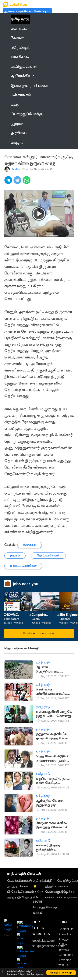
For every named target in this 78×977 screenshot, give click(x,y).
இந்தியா (51, 886)
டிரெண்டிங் (26, 891)
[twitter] (18, 182)
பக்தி (48, 880)
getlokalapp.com (43, 940)
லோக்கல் (25, 880)
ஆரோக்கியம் (42, 880)
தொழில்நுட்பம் (67, 880)
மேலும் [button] (17, 142)
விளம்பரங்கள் (67, 897)
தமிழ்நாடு (13, 897)
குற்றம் (37, 912)
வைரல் (50, 897)
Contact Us (65, 929)
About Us (64, 934)
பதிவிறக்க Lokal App (61, 972)
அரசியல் (63, 886)
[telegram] (8, 182)
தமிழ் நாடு (20, 19)
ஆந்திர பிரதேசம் (13, 889)
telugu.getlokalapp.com (48, 946)
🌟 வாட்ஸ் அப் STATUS (38, 894)
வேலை (24, 886)
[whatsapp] (27, 182)
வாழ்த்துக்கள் (66, 891)
